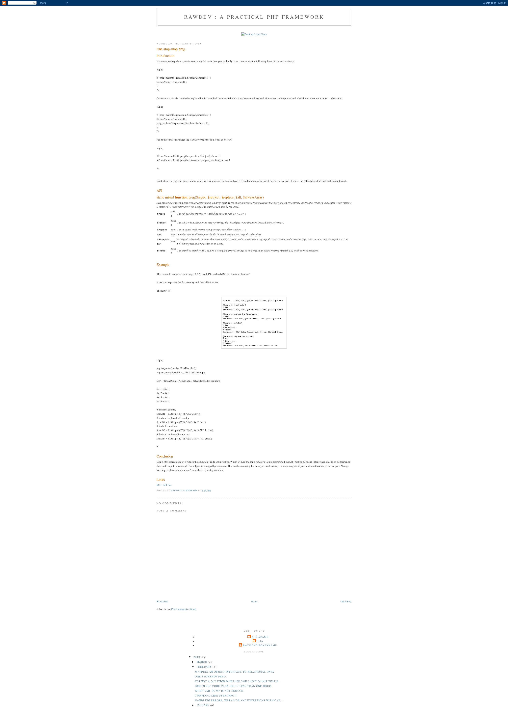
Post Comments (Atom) (183, 609)
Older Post (346, 601)
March (202, 662)
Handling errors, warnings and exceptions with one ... (239, 700)
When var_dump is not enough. (219, 691)
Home (254, 601)
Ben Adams (259, 637)
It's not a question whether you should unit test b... (238, 681)
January (203, 705)
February (205, 667)
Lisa (260, 641)
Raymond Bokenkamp (260, 645)
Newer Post (162, 601)
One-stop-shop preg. (211, 676)
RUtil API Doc (164, 485)
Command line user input (215, 695)
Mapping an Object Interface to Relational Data (234, 671)
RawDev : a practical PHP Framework (254, 16)
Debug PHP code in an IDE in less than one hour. (233, 686)
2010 (197, 657)
